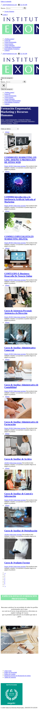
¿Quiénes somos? (9, 39)
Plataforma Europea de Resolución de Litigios (17, 675)
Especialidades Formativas (12, 49)
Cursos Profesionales (10, 42)
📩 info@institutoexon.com (9, 4)
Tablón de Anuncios (10, 677)
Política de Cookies (9, 674)
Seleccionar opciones (20, 166)
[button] (24, 8)
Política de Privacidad (10, 672)
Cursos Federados (9, 45)
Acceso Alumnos (9, 11)
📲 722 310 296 (22, 4)
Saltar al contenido (6, 1)
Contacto (7, 50)
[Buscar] (24, 8)
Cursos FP (7, 40)
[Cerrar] (4, 85)
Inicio (2, 119)
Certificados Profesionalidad (12, 47)
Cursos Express (8, 44)
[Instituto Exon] (19, 26)
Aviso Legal (7, 671)
